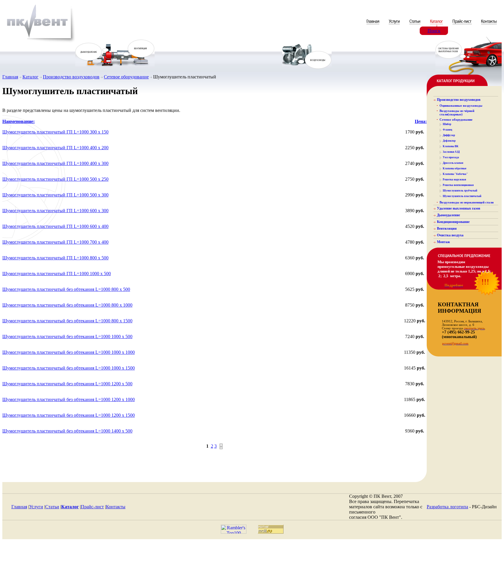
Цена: (421, 121)
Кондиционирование (453, 222)
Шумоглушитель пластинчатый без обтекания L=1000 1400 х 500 (67, 430)
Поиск (434, 30)
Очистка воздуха (450, 235)
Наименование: (18, 121)
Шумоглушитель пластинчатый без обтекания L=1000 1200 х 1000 (68, 399)
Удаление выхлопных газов (458, 208)
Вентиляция (447, 228)
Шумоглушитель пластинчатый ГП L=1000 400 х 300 (55, 163)
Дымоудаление (448, 215)
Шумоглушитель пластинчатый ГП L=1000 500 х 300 (55, 194)
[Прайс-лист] (462, 24)
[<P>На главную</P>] (38, 41)
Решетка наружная (454, 179)
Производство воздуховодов (71, 76)
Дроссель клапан (453, 162)
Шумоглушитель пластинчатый (462, 196)
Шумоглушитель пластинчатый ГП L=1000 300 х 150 (55, 131)
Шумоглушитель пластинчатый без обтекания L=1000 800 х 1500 (67, 320)
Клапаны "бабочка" (455, 174)
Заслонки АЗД (451, 151)
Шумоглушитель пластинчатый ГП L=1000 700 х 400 (55, 242)
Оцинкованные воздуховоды (461, 105)
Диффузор (449, 135)
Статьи (52, 506)
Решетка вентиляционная (458, 185)
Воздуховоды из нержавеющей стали (467, 202)
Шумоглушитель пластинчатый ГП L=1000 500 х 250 (55, 179)
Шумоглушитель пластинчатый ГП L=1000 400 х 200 (55, 147)
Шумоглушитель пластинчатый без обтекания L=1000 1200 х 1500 (68, 415)
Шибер (447, 124)
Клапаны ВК (451, 146)
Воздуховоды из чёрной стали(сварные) (457, 112)
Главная (10, 76)
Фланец (447, 129)
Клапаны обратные (454, 168)
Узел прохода (451, 157)
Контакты (115, 506)
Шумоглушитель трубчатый (460, 190)
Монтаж (443, 242)
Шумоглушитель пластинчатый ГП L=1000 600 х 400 (55, 226)
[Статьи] (415, 24)
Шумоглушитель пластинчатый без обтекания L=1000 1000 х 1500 (68, 367)
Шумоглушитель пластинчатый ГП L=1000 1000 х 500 (56, 273)
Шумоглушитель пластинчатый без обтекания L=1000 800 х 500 (66, 289)
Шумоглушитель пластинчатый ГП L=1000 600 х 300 (55, 210)
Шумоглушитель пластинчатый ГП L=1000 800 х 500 (55, 257)
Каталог (30, 76)
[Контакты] (489, 24)
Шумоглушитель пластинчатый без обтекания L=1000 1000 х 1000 (68, 352)
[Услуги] (394, 24)
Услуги (36, 506)
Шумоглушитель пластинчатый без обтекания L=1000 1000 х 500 (67, 336)
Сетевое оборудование (126, 76)
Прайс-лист (92, 506)
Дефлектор (449, 140)
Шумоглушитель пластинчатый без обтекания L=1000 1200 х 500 (67, 383)
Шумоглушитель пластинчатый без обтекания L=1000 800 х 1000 (67, 305)
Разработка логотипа (447, 506)
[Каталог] (437, 24)
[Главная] (373, 24)
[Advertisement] (252, 557)
